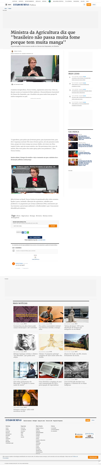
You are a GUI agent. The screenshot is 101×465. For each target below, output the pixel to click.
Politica (9, 8)
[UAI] (49, 1)
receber (53, 226)
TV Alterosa (68, 1)
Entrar (94, 4)
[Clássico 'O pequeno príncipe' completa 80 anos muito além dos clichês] (51, 342)
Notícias (14, 1)
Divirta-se (38, 453)
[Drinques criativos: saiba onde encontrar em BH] (25, 398)
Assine (88, 4)
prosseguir (93, 457)
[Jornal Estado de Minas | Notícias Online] (21, 5)
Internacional (8, 434)
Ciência (37, 438)
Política (33, 5)
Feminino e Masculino (40, 440)
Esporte (21, 1)
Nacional (7, 432)
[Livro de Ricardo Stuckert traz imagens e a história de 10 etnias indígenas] (76, 370)
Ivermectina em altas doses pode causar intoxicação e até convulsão (25, 327)
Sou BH (82, 1)
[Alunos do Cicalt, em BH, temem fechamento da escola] (76, 342)
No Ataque (38, 449)
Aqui (22, 434)
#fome (18, 216)
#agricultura (25, 216)
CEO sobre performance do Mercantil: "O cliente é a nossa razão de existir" (23, 383)
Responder (25, 268)
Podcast (38, 447)
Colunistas (8, 438)
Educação (8, 441)
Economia (8, 431)
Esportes (38, 444)
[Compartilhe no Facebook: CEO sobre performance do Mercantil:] (24, 379)
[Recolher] (57, 263)
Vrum (22, 435)
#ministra (39, 216)
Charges (38, 435)
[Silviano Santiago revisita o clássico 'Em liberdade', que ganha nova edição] (25, 342)
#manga (32, 216)
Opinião (37, 429)
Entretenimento (29, 1)
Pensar (37, 446)
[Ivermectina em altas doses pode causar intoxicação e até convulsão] (25, 314)
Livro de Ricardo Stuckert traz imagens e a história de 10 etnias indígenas (75, 383)
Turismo (37, 437)
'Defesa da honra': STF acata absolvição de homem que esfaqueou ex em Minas (74, 327)
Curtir (18, 268)
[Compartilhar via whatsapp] (28, 232)
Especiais (38, 431)
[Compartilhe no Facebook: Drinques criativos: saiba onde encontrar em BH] (24, 407)
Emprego (38, 434)
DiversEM (8, 435)
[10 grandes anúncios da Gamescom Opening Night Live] (73, 153)
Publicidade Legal (9, 443)
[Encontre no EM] (84, 4)
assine (43, 240)
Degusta (38, 441)
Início (6, 8)
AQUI (87, 1)
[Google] (35, 257)
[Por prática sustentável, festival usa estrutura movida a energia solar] (51, 314)
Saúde (7, 437)
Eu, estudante (54, 431)
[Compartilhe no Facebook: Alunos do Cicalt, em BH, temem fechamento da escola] (75, 351)
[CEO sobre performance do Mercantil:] (25, 370)
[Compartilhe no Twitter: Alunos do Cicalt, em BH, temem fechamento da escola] (76, 351)
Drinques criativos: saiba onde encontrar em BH (23, 410)
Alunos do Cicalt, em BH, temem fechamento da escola (75, 354)
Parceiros (76, 1)
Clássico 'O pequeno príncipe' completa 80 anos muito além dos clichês (50, 355)
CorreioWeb (53, 428)
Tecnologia (38, 443)
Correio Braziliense (55, 429)
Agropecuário (39, 450)
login (39, 240)
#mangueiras (15, 218)
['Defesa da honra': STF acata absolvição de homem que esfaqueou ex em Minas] (76, 314)
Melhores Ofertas (58, 1)
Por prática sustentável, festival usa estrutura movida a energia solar (49, 327)
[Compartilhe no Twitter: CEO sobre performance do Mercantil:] (25, 379)
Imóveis (44, 1)
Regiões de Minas (39, 428)
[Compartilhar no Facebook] (23, 232)
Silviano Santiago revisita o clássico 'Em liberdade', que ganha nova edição (25, 355)
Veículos (38, 1)
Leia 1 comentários (35, 237)
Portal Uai (23, 428)
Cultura (7, 440)
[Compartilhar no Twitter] (25, 232)
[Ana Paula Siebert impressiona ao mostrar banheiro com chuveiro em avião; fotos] (73, 137)
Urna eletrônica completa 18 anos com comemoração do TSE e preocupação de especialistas (50, 383)
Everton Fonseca (19, 263)
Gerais (7, 428)
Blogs (22, 432)
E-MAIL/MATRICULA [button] (35, 259)
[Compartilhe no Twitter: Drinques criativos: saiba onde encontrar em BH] (25, 407)
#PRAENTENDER (39, 432)
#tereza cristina (47, 216)
